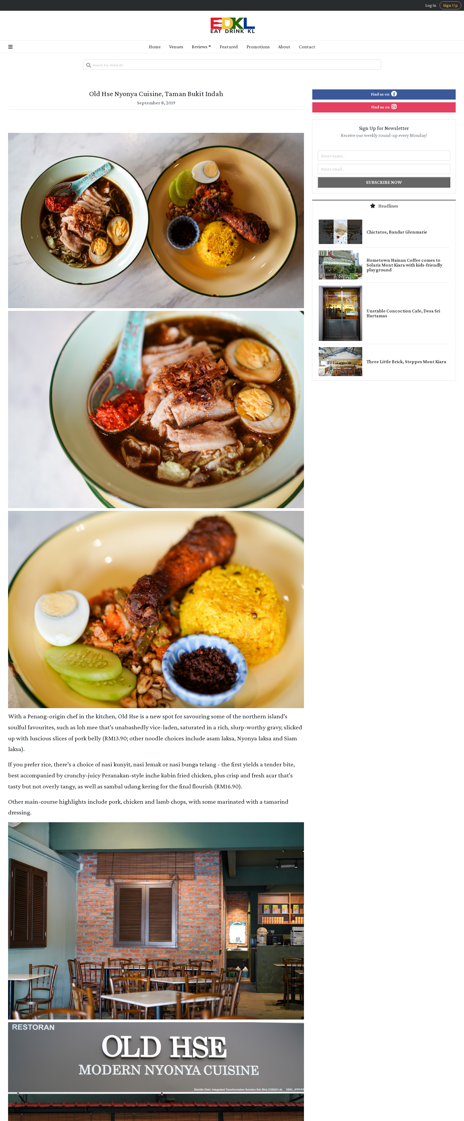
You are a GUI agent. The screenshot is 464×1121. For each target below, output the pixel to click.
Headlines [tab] (388, 206)
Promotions (258, 46)
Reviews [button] (199, 46)
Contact (307, 46)
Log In (430, 5)
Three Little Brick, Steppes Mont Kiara (406, 361)
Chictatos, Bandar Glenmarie (397, 232)
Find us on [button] (380, 94)
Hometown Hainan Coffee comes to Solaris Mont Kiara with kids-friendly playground (405, 264)
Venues (176, 46)
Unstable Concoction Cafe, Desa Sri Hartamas (403, 313)
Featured (229, 46)
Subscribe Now (384, 182)
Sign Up (450, 5)
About (284, 46)
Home (155, 46)
